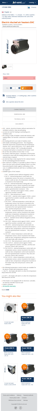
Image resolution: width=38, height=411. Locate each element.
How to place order (15, 398)
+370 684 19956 (6, 7)
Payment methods (28, 395)
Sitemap (25, 400)
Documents (19, 124)
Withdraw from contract (15, 400)
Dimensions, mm (19, 114)
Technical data (19, 119)
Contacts (24, 398)
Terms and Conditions (9, 395)
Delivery (19, 395)
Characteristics (19, 109)
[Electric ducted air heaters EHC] (19, 47)
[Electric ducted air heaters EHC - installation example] (10, 67)
